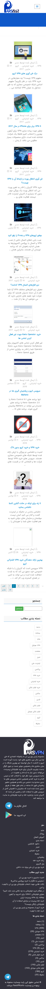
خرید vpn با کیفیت (37, 911)
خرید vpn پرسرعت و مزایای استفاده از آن (28, 901)
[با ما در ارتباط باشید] (6, 977)
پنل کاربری (40, 863)
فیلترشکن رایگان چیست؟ (34, 904)
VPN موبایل (36, 645)
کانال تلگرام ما (20, 806)
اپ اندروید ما (19, 815)
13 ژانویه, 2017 (17, 330)
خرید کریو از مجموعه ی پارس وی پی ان (28, 907)
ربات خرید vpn (38, 860)
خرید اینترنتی (28, 66)
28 (10, 590)
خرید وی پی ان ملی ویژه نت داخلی (30, 867)
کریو (17, 66)
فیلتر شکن (36, 705)
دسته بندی (40, 840)
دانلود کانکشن (33, 843)
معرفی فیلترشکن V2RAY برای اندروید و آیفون (26, 894)
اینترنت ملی (36, 663)
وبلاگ (42, 833)
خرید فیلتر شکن (34, 687)
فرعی (38, 699)
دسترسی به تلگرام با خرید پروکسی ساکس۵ (27, 881)
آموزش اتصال (39, 837)
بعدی (3, 590)
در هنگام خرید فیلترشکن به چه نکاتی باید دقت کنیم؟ (23, 891)
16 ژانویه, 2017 (17, 280)
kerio (38, 627)
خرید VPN (36, 675)
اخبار (38, 657)
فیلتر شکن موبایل (34, 711)
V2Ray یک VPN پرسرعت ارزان (32, 897)
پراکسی (37, 669)
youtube (37, 651)
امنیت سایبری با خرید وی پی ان (31, 877)
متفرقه (38, 723)
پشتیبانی (40, 857)
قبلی (3, 586)
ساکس (37, 693)
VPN (39, 66)
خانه (42, 27)
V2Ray (37, 633)
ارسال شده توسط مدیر (25, 62)
